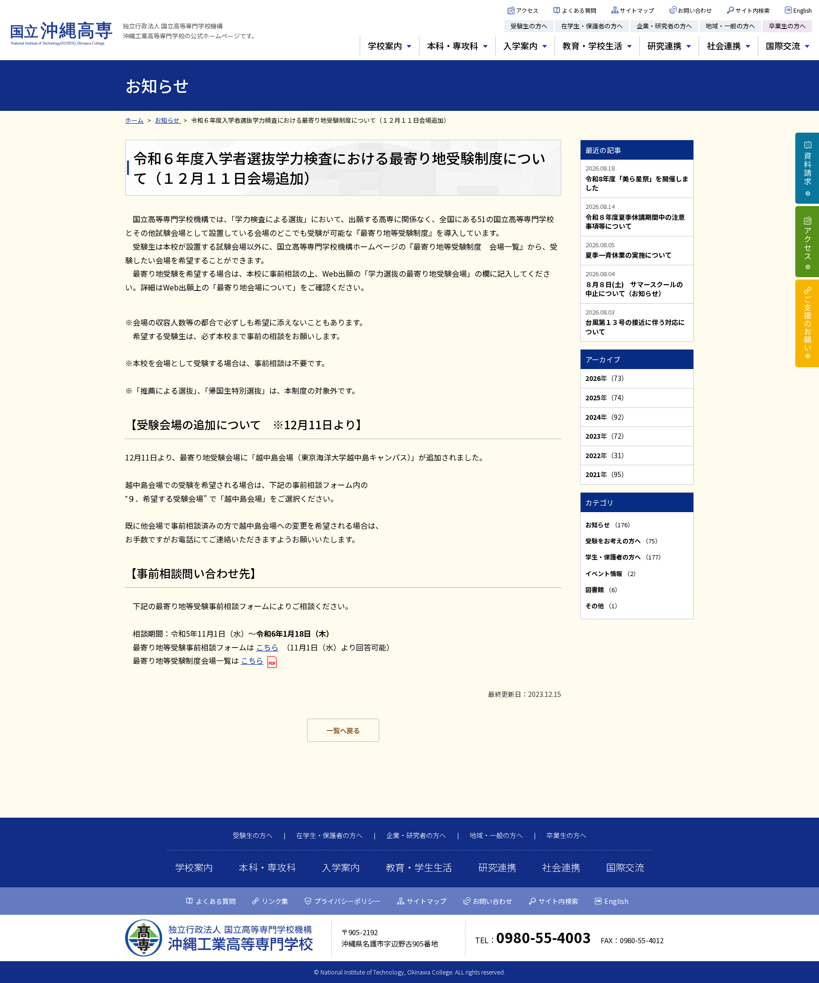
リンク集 (275, 901)
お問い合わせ (695, 10)
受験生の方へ (528, 25)
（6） (603, 589)
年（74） (606, 397)
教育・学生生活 (419, 867)
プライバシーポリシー (347, 901)
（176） (609, 524)
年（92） (606, 417)
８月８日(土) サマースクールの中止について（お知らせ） (634, 289)
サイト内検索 (753, 10)
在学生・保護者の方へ (592, 25)
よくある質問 (579, 10)
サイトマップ (637, 10)
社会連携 (561, 867)
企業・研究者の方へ (664, 25)
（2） (612, 573)
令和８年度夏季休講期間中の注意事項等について (635, 222)
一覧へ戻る (343, 730)
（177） (624, 556)
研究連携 (497, 867)
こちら (267, 647)
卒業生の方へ (787, 25)
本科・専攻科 (267, 867)
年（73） (606, 378)
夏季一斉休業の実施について (628, 255)
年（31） (606, 455)
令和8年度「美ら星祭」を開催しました (637, 183)
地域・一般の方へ (730, 25)
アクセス (527, 10)
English (802, 10)
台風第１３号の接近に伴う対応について (635, 327)
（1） (603, 605)
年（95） (606, 474)
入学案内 (341, 867)
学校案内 (194, 867)
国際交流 (625, 867)
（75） (623, 540)
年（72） (606, 436)
